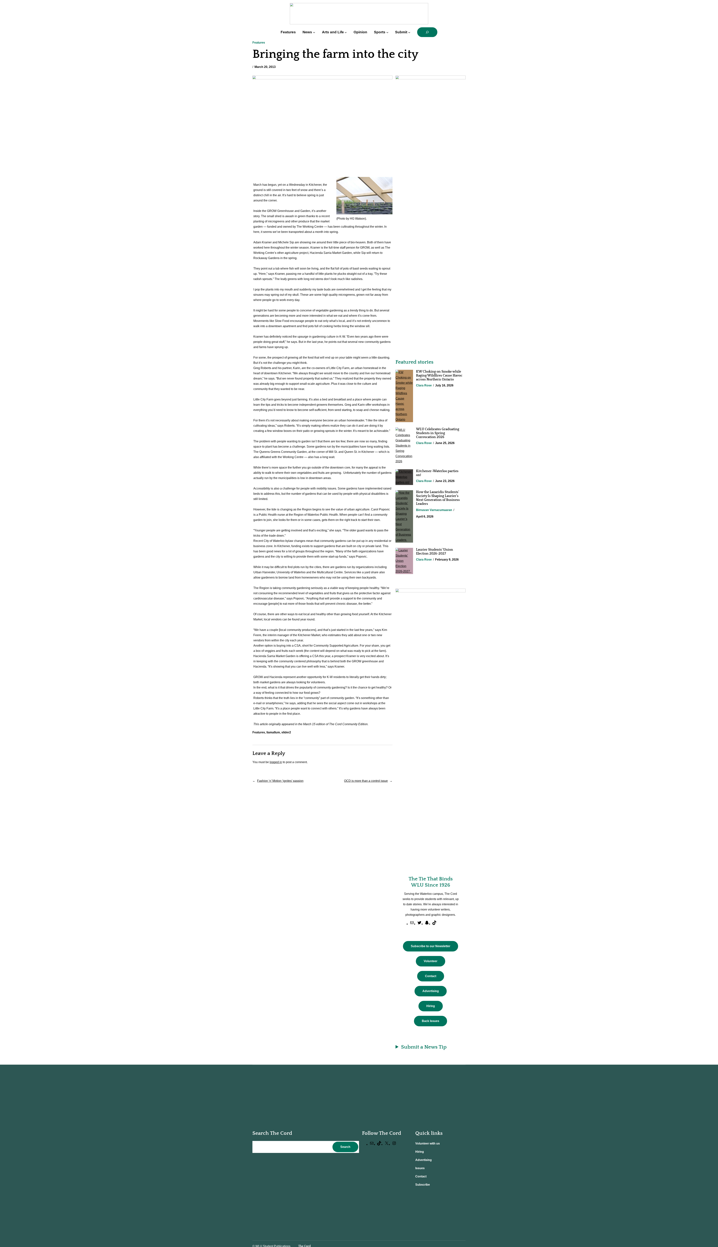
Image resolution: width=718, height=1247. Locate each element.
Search (345, 1146)
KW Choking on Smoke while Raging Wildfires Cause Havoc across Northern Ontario (439, 375)
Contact (430, 976)
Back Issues (430, 1021)
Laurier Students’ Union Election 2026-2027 (434, 552)
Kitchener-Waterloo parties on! (437, 473)
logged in (276, 762)
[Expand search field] (427, 32)
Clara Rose (424, 385)
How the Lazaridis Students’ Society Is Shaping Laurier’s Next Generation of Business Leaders (438, 498)
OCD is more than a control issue (366, 780)
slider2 (286, 732)
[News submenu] (314, 32)
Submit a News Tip (424, 1047)
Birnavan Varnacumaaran (434, 510)
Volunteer (430, 961)
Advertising (430, 991)
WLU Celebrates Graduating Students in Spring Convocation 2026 (437, 433)
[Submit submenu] (409, 32)
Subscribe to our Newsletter (430, 946)
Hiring (430, 1006)
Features (258, 42)
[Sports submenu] (387, 32)
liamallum (273, 732)
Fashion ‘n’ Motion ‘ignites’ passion (280, 780)
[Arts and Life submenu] (346, 32)
